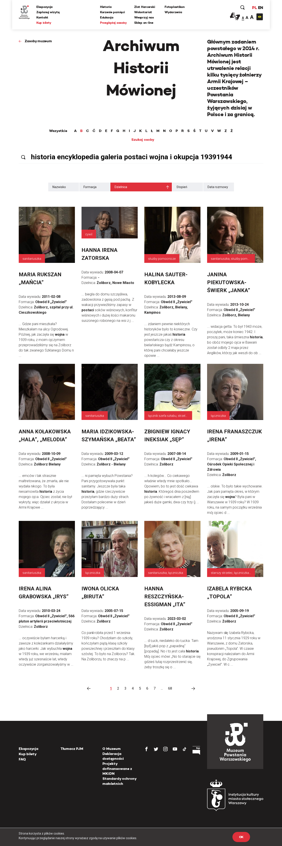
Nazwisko (59, 187)
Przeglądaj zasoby (113, 23)
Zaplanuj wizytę (48, 12)
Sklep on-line (143, 23)
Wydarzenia (173, 12)
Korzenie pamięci (112, 12)
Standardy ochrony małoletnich (119, 781)
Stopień (181, 187)
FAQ (22, 759)
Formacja (89, 187)
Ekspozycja (44, 7)
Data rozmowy (218, 187)
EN (260, 7)
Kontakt (42, 17)
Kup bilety (43, 23)
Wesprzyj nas (144, 17)
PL (254, 7)
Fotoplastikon (174, 7)
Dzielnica (121, 187)
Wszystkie (58, 131)
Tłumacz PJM (72, 748)
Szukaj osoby (142, 139)
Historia (106, 7)
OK (241, 837)
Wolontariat (143, 12)
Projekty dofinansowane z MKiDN (117, 768)
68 (170, 688)
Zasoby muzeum (38, 41)
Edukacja (106, 17)
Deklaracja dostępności (113, 756)
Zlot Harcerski (144, 7)
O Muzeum (111, 748)
